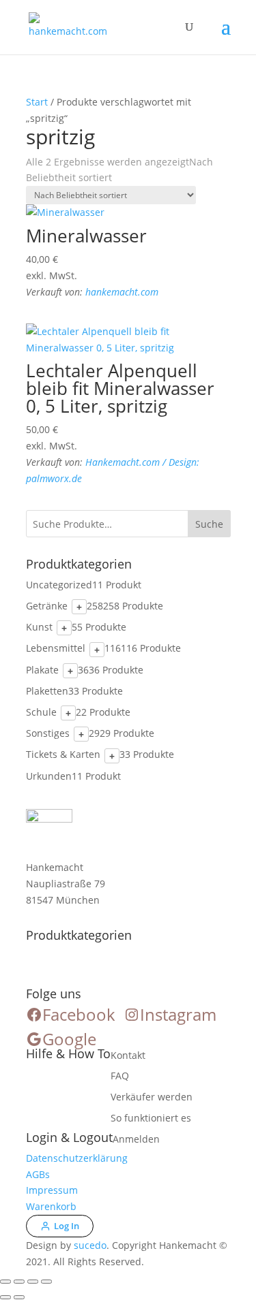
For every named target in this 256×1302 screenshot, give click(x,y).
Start (37, 101)
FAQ (120, 1075)
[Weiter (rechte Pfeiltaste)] (19, 1297)
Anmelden (136, 1138)
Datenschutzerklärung (77, 1158)
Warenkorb (51, 1206)
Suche (209, 524)
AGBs (38, 1174)
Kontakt (128, 1055)
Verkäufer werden (152, 1096)
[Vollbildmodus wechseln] (19, 1282)
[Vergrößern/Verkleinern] (5, 1282)
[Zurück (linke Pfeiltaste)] (5, 1297)
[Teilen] (32, 1282)
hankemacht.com (121, 291)
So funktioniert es (151, 1117)
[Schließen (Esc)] (46, 1282)
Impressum (52, 1190)
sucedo (90, 1245)
